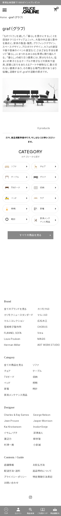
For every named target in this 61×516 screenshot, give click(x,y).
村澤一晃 (9, 444)
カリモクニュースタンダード (18, 315)
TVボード (9, 377)
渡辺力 (8, 439)
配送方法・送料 (12, 471)
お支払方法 (39, 465)
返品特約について (42, 471)
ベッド (7, 383)
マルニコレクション (14, 321)
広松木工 (42, 321)
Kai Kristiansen (13, 426)
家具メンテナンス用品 (15, 395)
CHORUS (42, 327)
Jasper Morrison (43, 420)
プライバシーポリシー (15, 476)
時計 (35, 388)
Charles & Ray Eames (16, 415)
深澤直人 (38, 433)
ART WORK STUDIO (48, 345)
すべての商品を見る (31, 235)
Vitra (40, 333)
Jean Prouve (11, 420)
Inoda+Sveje (40, 426)
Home (3, 17)
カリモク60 (43, 309)
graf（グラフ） (16, 17)
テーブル (37, 371)
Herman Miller (12, 345)
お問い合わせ (11, 482)
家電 (6, 388)
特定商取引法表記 (43, 476)
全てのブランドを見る (15, 309)
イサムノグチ (10, 433)
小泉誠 (37, 444)
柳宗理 (37, 439)
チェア (7, 371)
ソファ (36, 365)
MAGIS (41, 339)
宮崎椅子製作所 (13, 327)
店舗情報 (9, 465)
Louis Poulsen (12, 339)
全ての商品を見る (13, 365)
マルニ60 (42, 315)
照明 (35, 383)
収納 (35, 377)
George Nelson (41, 415)
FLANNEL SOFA (13, 333)
